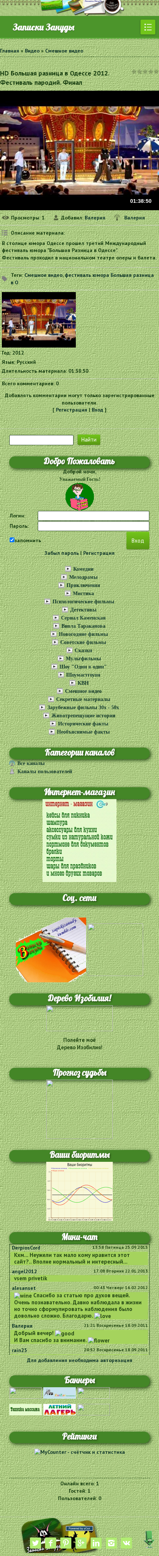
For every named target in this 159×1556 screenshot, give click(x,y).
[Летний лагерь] (59, 1409)
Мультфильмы (83, 658)
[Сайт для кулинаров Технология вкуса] (93, 1392)
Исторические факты (83, 724)
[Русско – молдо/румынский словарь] (25, 1392)
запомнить (27, 540)
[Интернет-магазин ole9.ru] (79, 840)
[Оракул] (93, 1409)
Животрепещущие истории (83, 715)
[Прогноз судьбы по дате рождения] (79, 1108)
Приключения (83, 585)
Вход (97, 409)
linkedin (96, 1543)
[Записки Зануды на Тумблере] (51, 949)
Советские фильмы (83, 642)
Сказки (83, 650)
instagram (111, 1543)
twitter (35, 1543)
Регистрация (71, 409)
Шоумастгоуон (83, 675)
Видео (32, 50)
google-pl (81, 1543)
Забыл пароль (61, 553)
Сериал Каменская (83, 618)
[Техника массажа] (25, 1409)
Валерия (95, 217)
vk (126, 1543)
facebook (50, 1543)
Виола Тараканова (83, 626)
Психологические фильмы (83, 601)
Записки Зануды (43, 27)
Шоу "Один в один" (83, 667)
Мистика (83, 593)
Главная (9, 50)
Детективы (83, 610)
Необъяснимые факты (83, 732)
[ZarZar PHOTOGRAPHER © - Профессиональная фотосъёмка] (59, 1392)
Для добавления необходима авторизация (79, 1360)
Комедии (83, 569)
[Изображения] (39, 320)
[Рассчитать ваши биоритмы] (79, 1190)
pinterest (65, 1543)
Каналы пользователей (44, 771)
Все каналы (31, 763)
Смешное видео (64, 50)
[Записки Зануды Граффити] (115, 949)
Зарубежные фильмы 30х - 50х (83, 707)
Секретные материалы (83, 699)
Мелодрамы (83, 577)
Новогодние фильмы (83, 634)
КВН (83, 683)
